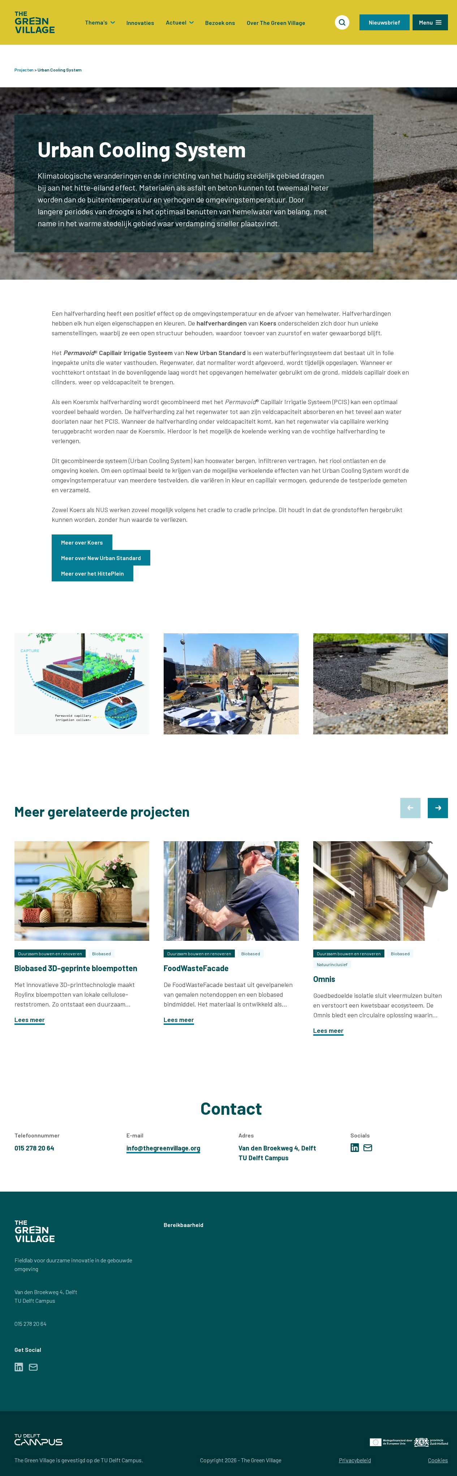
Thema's (96, 22)
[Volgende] (438, 808)
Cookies (438, 1460)
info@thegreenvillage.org (163, 1148)
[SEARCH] (342, 22)
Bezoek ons (220, 22)
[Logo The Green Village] (34, 22)
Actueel (176, 22)
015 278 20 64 (30, 1323)
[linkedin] (354, 1147)
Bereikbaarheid (183, 1224)
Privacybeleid (355, 1460)
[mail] (367, 1147)
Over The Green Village (276, 22)
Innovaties (140, 22)
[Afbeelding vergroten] (81, 683)
